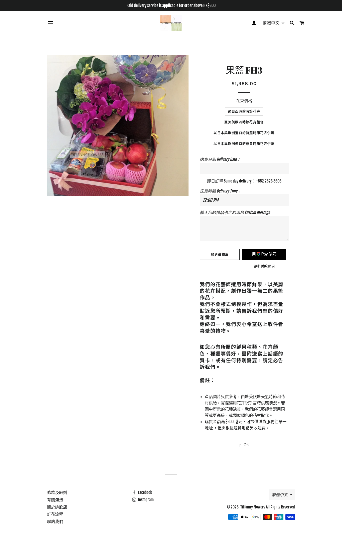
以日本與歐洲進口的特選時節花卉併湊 (244, 133)
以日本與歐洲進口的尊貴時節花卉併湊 (244, 143)
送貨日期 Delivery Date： (220, 159)
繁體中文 (280, 494)
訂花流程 (55, 514)
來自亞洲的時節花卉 (244, 111)
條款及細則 (57, 492)
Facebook (144, 492)
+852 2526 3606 (268, 181)
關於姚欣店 (57, 506)
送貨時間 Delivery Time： (220, 191)
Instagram (145, 499)
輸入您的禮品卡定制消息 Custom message (235, 212)
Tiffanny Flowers (252, 506)
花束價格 (244, 100)
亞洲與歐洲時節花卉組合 (244, 122)
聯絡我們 (55, 521)
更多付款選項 (264, 266)
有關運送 (55, 499)
